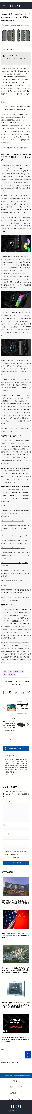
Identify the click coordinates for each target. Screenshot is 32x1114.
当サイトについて (16, 1087)
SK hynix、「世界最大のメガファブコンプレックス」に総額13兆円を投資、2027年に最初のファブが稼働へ (15, 970)
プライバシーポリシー (16, 1099)
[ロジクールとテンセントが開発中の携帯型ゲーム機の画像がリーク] (11, 705)
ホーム (3, 49)
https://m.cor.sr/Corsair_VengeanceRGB (14, 536)
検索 (2, 1049)
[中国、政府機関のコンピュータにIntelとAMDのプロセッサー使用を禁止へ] (16, 911)
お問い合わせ (16, 1081)
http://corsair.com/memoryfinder (11, 581)
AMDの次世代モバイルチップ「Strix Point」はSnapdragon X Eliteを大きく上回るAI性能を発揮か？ (16, 1004)
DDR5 (21, 671)
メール (6, 834)
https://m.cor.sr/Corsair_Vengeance (13, 548)
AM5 (5, 671)
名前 (5, 825)
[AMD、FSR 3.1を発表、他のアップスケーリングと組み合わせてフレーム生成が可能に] (16, 1015)
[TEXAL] (15, 5)
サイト (5, 843)
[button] (3, 692)
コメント (6, 801)
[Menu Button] (5, 6)
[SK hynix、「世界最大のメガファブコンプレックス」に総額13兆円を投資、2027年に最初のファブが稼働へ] (16, 946)
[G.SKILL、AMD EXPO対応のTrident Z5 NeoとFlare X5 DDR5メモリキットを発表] (20, 722)
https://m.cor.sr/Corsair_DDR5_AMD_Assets (15, 597)
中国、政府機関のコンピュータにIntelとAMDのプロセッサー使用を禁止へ (15, 935)
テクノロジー (27, 25)
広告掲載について (16, 1093)
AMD (10, 671)
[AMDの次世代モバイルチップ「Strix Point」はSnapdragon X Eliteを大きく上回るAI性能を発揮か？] (16, 981)
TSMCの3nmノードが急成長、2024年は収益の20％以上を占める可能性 (15, 902)
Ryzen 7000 (12, 674)
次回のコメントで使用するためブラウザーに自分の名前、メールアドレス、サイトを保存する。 (16, 854)
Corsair (3, 68)
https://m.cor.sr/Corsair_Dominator (12, 521)
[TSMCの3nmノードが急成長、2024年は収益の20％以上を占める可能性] (16, 879)
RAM (5, 674)
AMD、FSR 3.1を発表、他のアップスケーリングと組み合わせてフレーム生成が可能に (16, 1039)
